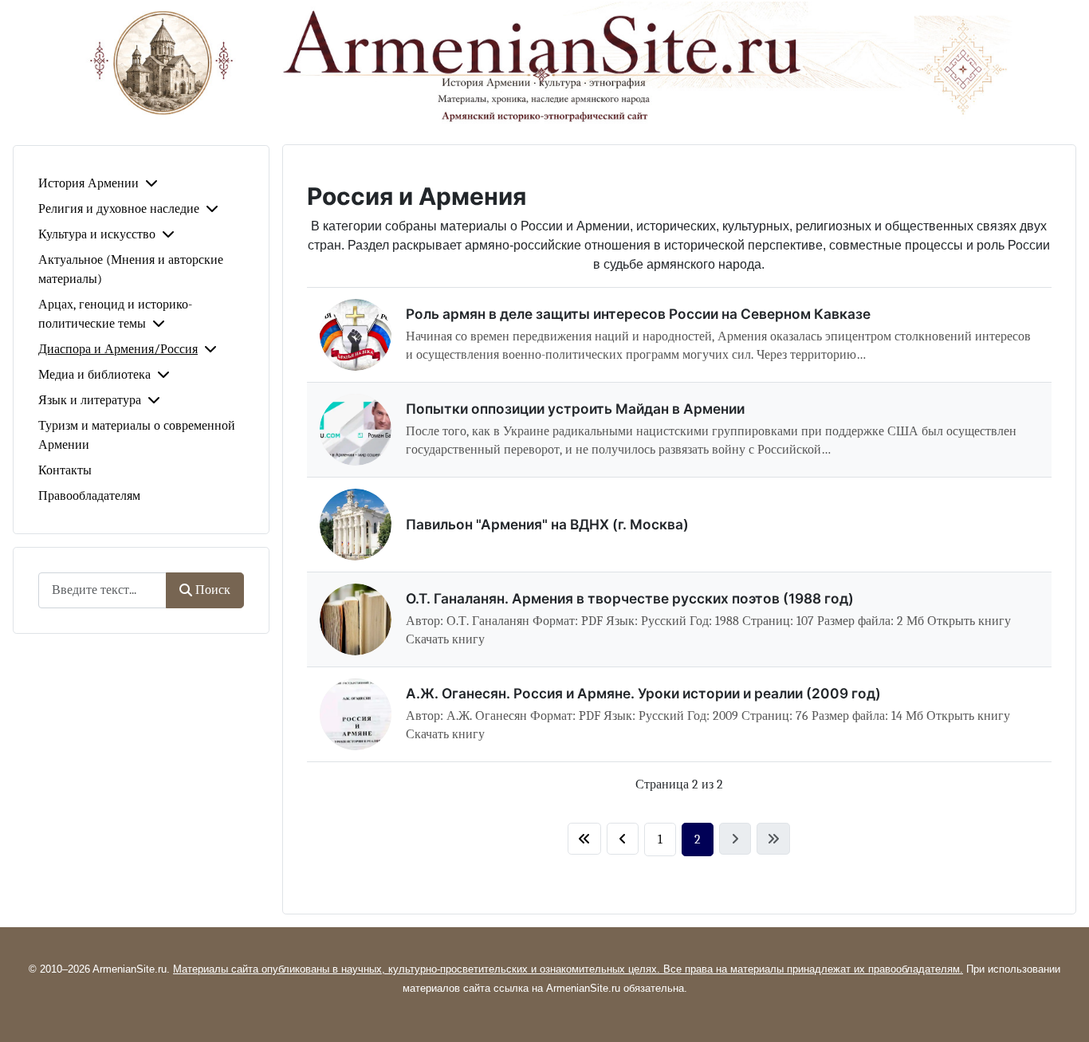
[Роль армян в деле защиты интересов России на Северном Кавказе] (355, 335)
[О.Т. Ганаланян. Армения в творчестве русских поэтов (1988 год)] (355, 619)
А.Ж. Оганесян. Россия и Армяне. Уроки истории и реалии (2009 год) (643, 693)
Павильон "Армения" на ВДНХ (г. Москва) (547, 524)
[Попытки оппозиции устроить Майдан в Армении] (355, 430)
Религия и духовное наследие (118, 209)
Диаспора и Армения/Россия (118, 349)
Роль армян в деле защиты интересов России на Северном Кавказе (638, 313)
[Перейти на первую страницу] (584, 839)
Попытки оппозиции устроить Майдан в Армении (575, 408)
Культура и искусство (96, 234)
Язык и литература (89, 400)
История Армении (88, 183)
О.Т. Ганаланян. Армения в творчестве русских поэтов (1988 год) (630, 598)
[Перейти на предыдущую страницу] (623, 839)
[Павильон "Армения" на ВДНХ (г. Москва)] (355, 524)
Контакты (65, 470)
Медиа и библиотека (94, 375)
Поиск (212, 590)
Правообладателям (89, 496)
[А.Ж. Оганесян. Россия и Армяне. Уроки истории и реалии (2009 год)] (355, 714)
